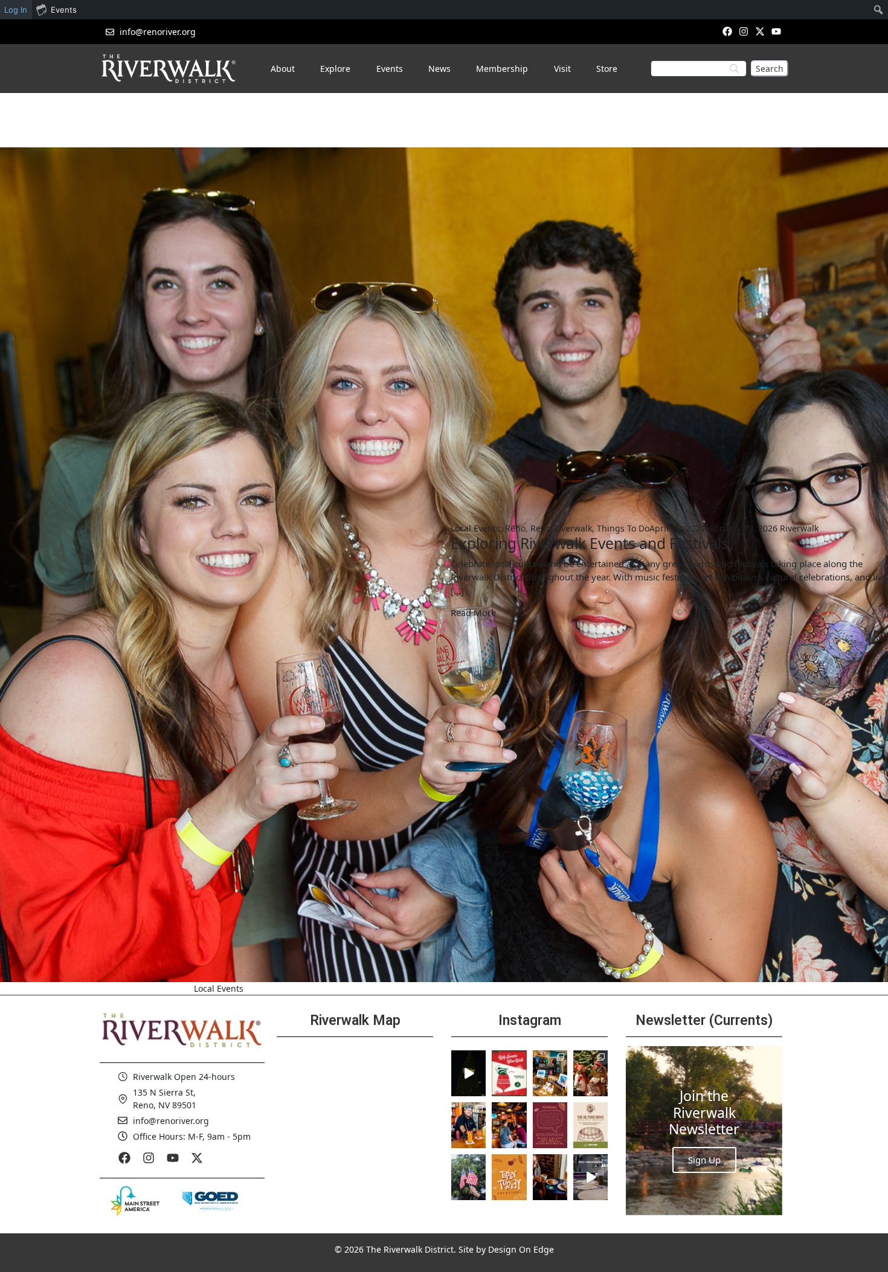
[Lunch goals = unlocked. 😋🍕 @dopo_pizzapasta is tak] (590, 1177)
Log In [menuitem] (15, 9)
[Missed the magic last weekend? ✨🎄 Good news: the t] (468, 1073)
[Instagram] (743, 31)
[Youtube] (776, 31)
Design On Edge (521, 1249)
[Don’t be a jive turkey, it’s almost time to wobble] (550, 1125)
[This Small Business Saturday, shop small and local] (550, 1073)
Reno (515, 528)
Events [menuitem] (64, 9)
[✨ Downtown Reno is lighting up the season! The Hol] (590, 1073)
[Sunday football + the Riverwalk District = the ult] (509, 1125)
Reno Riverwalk (561, 528)
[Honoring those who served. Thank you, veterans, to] (468, 1177)
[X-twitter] (760, 31)
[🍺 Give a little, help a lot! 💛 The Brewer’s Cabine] (590, 1125)
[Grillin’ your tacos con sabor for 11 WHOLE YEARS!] (468, 1125)
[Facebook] (727, 31)
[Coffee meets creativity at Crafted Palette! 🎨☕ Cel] (550, 1177)
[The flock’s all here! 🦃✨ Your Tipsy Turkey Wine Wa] (509, 1177)
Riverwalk (799, 528)
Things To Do (623, 528)
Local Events (475, 528)
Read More (473, 612)
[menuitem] (878, 9)
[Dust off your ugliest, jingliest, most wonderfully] (509, 1073)
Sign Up (704, 1160)
